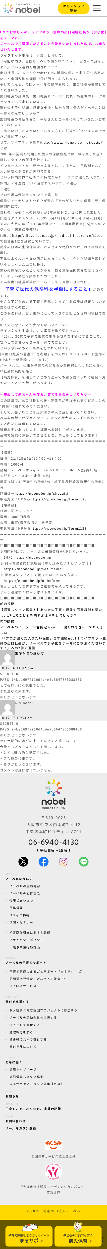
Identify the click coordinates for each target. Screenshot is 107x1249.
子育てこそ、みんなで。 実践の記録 (33, 1107)
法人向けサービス (23, 986)
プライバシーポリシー (26, 939)
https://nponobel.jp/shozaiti (41, 493)
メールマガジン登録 (20, 1128)
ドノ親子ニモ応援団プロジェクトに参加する (43, 1010)
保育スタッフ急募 (74, 7)
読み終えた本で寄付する (28, 1039)
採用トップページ (23, 1069)
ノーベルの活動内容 (24, 886)
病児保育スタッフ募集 (26, 1076)
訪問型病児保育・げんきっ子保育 (34, 978)
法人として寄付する (24, 1024)
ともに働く (13, 1060)
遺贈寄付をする (21, 1032)
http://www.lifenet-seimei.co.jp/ (71, 142)
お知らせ (12, 1094)
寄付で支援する (17, 1000)
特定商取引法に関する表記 (29, 932)
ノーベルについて (19, 877)
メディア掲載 (19, 915)
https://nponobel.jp (32, 557)
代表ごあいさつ (21, 900)
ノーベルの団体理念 (24, 893)
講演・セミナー (21, 922)
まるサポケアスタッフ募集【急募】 (36, 1084)
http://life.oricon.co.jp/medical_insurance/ (52, 235)
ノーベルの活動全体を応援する (33, 1017)
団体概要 (16, 907)
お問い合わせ (15, 1119)
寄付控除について (23, 1046)
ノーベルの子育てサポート (25, 961)
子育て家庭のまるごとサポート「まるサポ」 (43, 971)
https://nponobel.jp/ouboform (32, 580)
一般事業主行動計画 (24, 947)
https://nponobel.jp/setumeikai (33, 568)
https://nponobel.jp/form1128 (59, 499)
